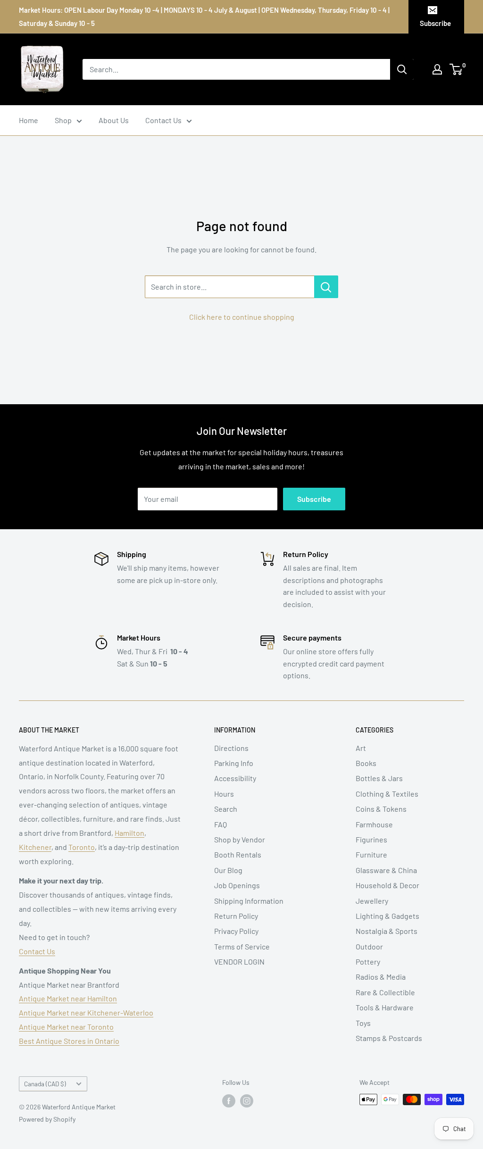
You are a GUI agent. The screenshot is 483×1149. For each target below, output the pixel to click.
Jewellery (372, 900)
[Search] (402, 69)
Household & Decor (387, 885)
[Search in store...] (326, 286)
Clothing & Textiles (387, 793)
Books (366, 762)
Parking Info (233, 762)
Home (28, 120)
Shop (63, 120)
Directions (231, 747)
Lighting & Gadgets (387, 915)
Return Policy (236, 915)
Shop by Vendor (239, 839)
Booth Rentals (237, 854)
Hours (224, 793)
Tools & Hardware (385, 1007)
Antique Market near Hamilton (68, 998)
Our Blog (228, 870)
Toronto (81, 846)
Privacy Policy (236, 930)
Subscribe (435, 23)
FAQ (220, 824)
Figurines (371, 839)
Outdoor (369, 946)
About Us (114, 120)
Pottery (368, 961)
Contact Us (163, 120)
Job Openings (237, 885)
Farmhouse (374, 824)
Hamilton (129, 832)
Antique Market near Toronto (66, 1026)
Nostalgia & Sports (386, 930)
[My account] (437, 69)
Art (361, 747)
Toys (363, 1022)
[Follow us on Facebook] (228, 1100)
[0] (456, 69)
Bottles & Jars (379, 778)
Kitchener (35, 846)
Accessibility (235, 778)
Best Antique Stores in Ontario (69, 1040)
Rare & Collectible (385, 992)
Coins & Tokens (381, 808)
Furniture (371, 854)
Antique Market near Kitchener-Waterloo (86, 1012)
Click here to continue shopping (241, 316)
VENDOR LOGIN (239, 961)
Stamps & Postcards (389, 1037)
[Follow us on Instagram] (246, 1100)
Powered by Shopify (47, 1119)
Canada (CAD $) (45, 1084)
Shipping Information (248, 900)
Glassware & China (386, 870)
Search (225, 808)
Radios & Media (381, 976)
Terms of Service (242, 946)
